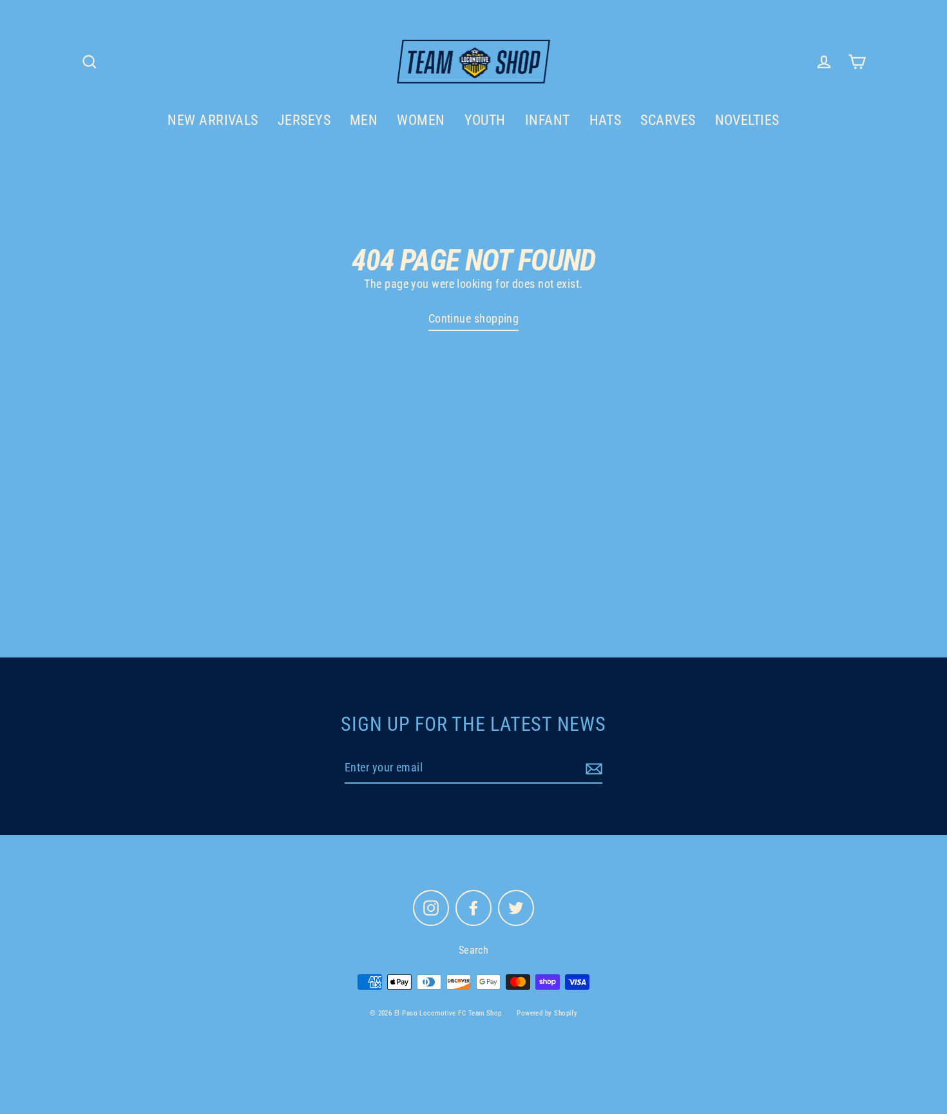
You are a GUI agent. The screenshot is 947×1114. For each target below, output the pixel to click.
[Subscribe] (592, 768)
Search (474, 950)
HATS (605, 120)
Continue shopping (473, 318)
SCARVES (667, 120)
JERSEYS (304, 120)
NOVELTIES (747, 120)
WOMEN (421, 120)
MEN (364, 120)
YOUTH (485, 120)
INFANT (547, 120)
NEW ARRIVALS (212, 120)
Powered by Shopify (547, 1013)
